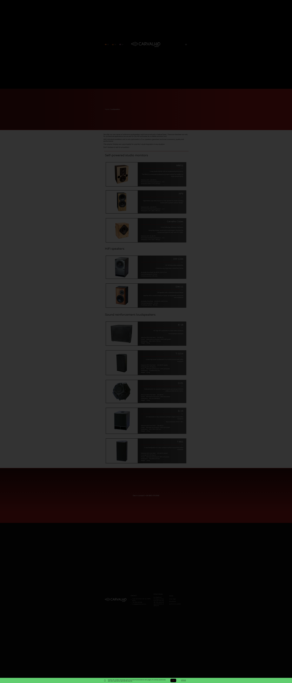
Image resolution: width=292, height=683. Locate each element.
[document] (146, 341)
